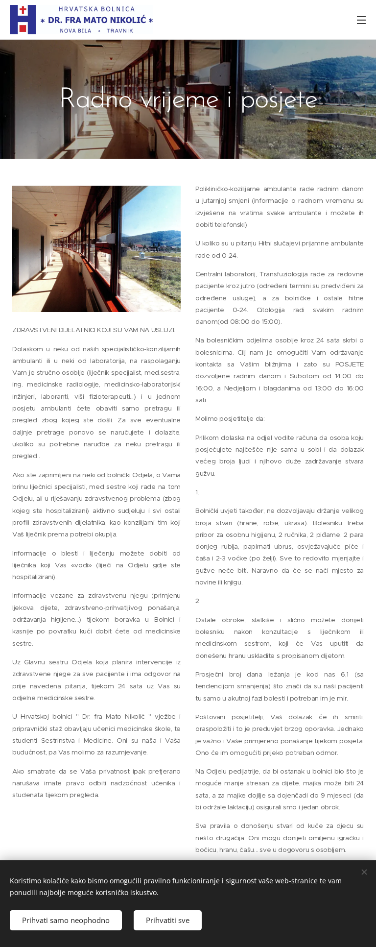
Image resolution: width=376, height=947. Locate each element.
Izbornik (361, 19)
